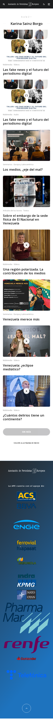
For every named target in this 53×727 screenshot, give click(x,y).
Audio (16, 114)
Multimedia (7, 64)
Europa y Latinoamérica (23, 164)
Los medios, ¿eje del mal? (23, 169)
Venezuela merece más (21, 319)
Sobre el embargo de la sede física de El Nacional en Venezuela (25, 219)
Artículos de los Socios (12, 210)
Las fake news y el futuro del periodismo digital (26, 71)
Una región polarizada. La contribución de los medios (24, 271)
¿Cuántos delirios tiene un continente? (23, 417)
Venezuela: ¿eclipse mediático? (18, 367)
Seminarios (7, 164)
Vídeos (16, 64)
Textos (26, 210)
